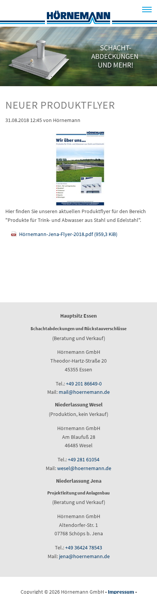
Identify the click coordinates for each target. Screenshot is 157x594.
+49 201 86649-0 (84, 383)
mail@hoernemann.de (84, 392)
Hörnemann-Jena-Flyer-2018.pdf (68, 234)
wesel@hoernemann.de (84, 468)
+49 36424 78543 (83, 547)
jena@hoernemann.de (84, 556)
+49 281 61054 (83, 459)
